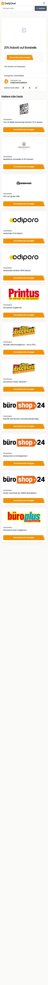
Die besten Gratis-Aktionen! (14, 382)
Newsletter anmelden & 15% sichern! (18, 159)
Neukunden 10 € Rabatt (13, 233)
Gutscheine (19, 75)
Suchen (41, 8)
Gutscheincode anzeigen (20, 57)
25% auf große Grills (11, 196)
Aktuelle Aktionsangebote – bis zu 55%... (20, 344)
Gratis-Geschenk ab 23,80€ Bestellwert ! (20, 493)
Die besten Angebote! (12, 307)
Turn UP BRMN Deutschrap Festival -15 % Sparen (23, 122)
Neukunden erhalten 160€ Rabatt (17, 270)
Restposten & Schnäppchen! (15, 456)
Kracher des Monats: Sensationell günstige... (21, 419)
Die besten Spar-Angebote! (14, 530)
